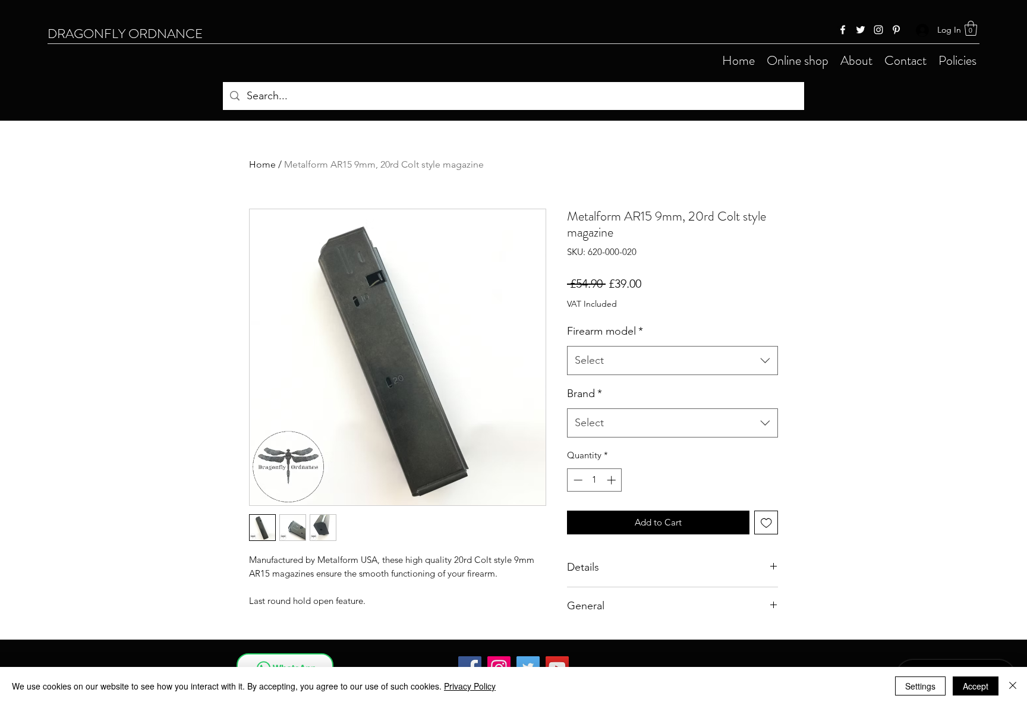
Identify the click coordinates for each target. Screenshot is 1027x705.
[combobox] (672, 361)
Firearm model (605, 331)
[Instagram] (878, 30)
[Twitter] (861, 30)
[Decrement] (577, 480)
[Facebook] (843, 30)
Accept (975, 686)
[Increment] (612, 480)
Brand (584, 393)
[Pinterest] (896, 30)
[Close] (1013, 685)
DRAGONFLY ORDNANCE (125, 33)
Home (262, 164)
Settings (920, 686)
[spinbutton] (594, 480)
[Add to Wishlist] (766, 523)
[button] (971, 28)
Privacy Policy (470, 686)
